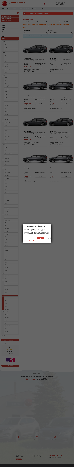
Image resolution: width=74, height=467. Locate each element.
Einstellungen (47, 238)
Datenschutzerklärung (27, 240)
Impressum (35, 240)
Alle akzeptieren (40, 238)
